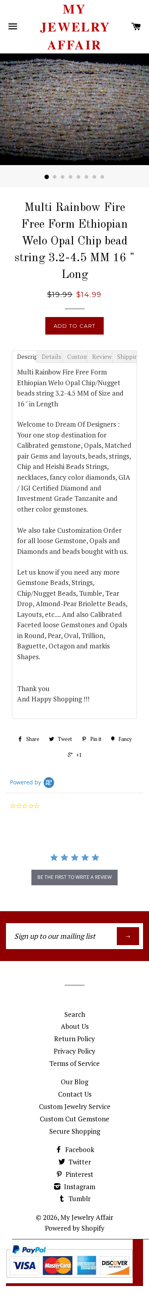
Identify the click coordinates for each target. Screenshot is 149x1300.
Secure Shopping (74, 1131)
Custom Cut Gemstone (74, 1118)
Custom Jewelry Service (74, 1106)
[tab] (24, 357)
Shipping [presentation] (127, 356)
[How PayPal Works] (69, 1280)
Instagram (78, 1186)
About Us (75, 1026)
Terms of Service (74, 1063)
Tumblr (79, 1198)
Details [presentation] (51, 356)
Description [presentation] (27, 356)
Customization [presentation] (77, 356)
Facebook (79, 1149)
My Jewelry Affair (74, 26)
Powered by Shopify (74, 1228)
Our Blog (74, 1081)
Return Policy (74, 1038)
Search (74, 1014)
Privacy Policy (74, 1051)
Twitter (79, 1161)
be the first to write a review (74, 877)
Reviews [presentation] (102, 356)
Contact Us (74, 1094)
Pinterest (78, 1174)
